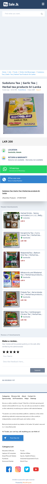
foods (15, 72)
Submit (37, 370)
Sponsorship (6, 398)
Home (4, 72)
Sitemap (33, 398)
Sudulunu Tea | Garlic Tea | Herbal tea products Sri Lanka (23, 73)
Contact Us (32, 396)
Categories (6, 396)
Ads (9, 72)
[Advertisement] (23, 43)
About (24, 396)
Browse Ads (15, 396)
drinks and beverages (27, 72)
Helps (27, 398)
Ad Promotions (18, 398)
